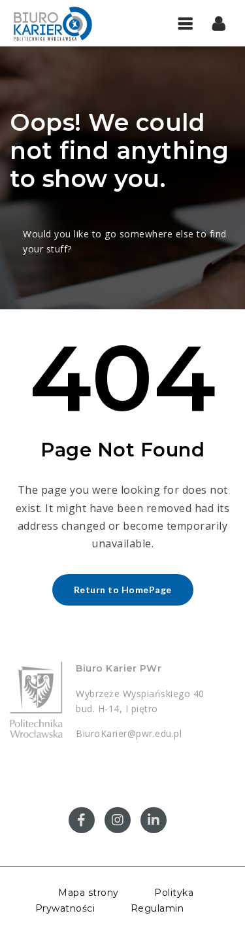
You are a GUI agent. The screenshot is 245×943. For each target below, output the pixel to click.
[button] (219, 23)
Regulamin (157, 908)
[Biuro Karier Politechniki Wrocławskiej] (65, 23)
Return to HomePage (123, 589)
